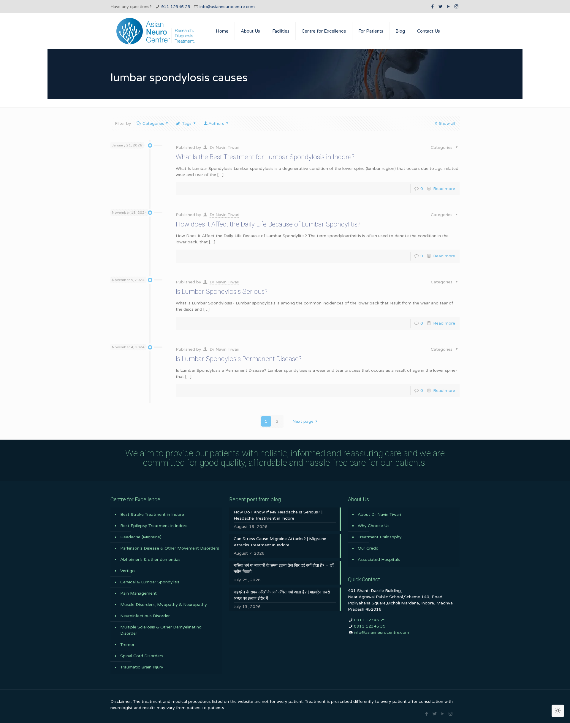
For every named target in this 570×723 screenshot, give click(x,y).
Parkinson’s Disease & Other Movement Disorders (169, 548)
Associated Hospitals (379, 559)
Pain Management (138, 593)
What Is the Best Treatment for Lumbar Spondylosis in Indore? (265, 157)
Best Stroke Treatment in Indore (152, 514)
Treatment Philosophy (380, 537)
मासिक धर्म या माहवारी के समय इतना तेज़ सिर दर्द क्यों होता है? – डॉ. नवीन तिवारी (284, 568)
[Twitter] (440, 6)
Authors (216, 123)
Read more (444, 188)
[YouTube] (448, 6)
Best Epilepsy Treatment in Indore (154, 525)
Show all (447, 123)
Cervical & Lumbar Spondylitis (149, 582)
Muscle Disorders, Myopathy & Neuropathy (163, 604)
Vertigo (127, 570)
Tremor (127, 644)
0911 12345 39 (370, 626)
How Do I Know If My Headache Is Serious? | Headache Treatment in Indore (278, 515)
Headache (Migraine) (141, 537)
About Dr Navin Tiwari (379, 514)
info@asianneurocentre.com (227, 6)
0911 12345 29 (370, 620)
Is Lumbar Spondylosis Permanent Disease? (239, 359)
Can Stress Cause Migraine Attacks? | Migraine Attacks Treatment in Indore (280, 542)
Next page (303, 421)
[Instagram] (456, 6)
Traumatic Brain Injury (141, 667)
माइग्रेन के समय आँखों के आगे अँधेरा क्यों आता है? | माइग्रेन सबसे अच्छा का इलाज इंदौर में (282, 595)
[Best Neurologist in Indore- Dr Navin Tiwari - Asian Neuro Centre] (155, 31)
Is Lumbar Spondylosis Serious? (221, 291)
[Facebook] (432, 6)
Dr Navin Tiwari (224, 147)
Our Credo (368, 548)
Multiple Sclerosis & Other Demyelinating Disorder (161, 630)
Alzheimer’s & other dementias (150, 559)
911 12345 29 (175, 6)
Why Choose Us (374, 525)
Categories (153, 123)
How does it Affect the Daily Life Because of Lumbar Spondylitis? (268, 224)
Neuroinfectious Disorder (145, 615)
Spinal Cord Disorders (141, 655)
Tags (186, 123)
